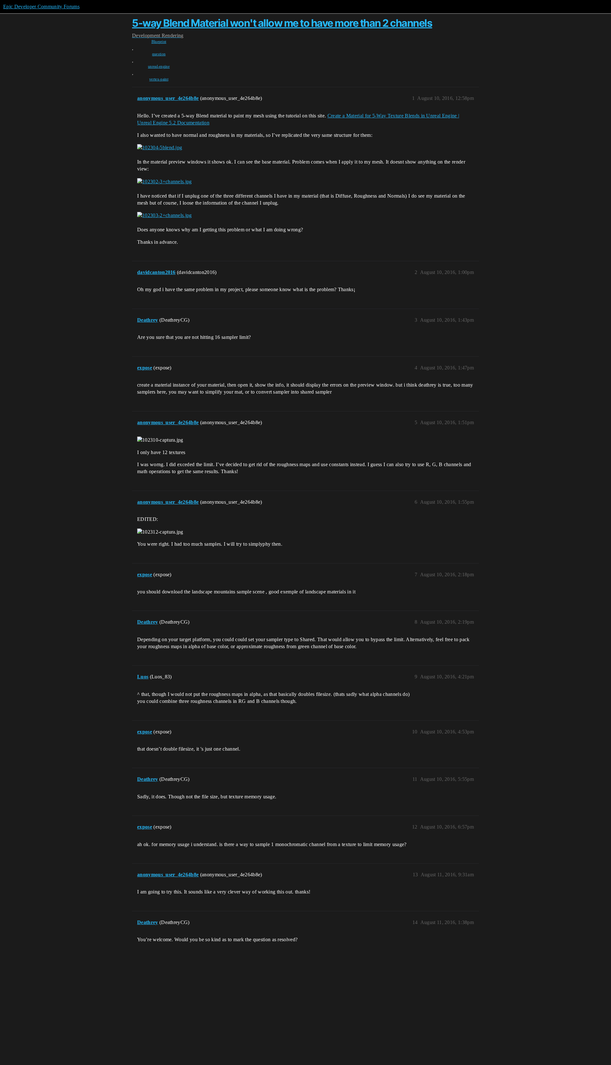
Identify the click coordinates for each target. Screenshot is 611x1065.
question (159, 54)
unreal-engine (159, 66)
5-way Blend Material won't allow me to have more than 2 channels (282, 23)
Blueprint (158, 41)
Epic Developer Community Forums (41, 6)
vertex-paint (158, 79)
